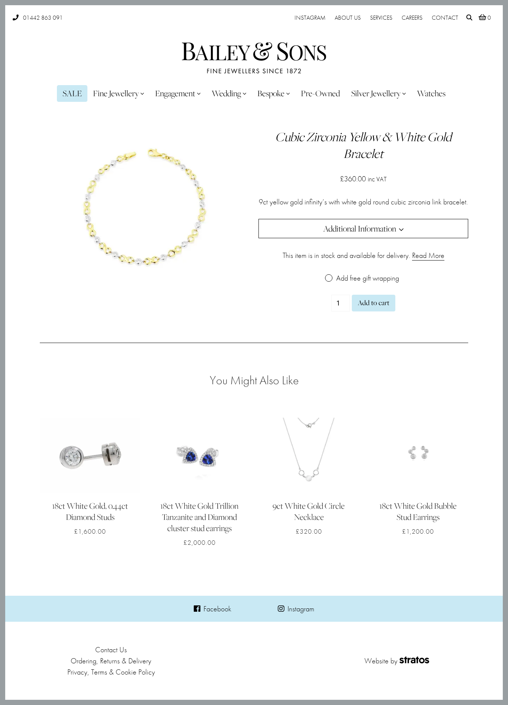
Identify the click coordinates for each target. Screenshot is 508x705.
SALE (72, 93)
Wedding (226, 93)
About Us (348, 18)
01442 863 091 (43, 18)
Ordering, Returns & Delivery (111, 661)
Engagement (175, 93)
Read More (428, 255)
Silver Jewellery (376, 93)
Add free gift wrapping (367, 278)
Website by (381, 661)
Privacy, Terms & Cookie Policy (111, 672)
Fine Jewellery (116, 93)
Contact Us (111, 649)
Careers (412, 18)
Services (381, 18)
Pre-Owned (320, 93)
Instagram (310, 18)
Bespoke (270, 93)
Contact (445, 18)
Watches (431, 93)
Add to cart (373, 302)
